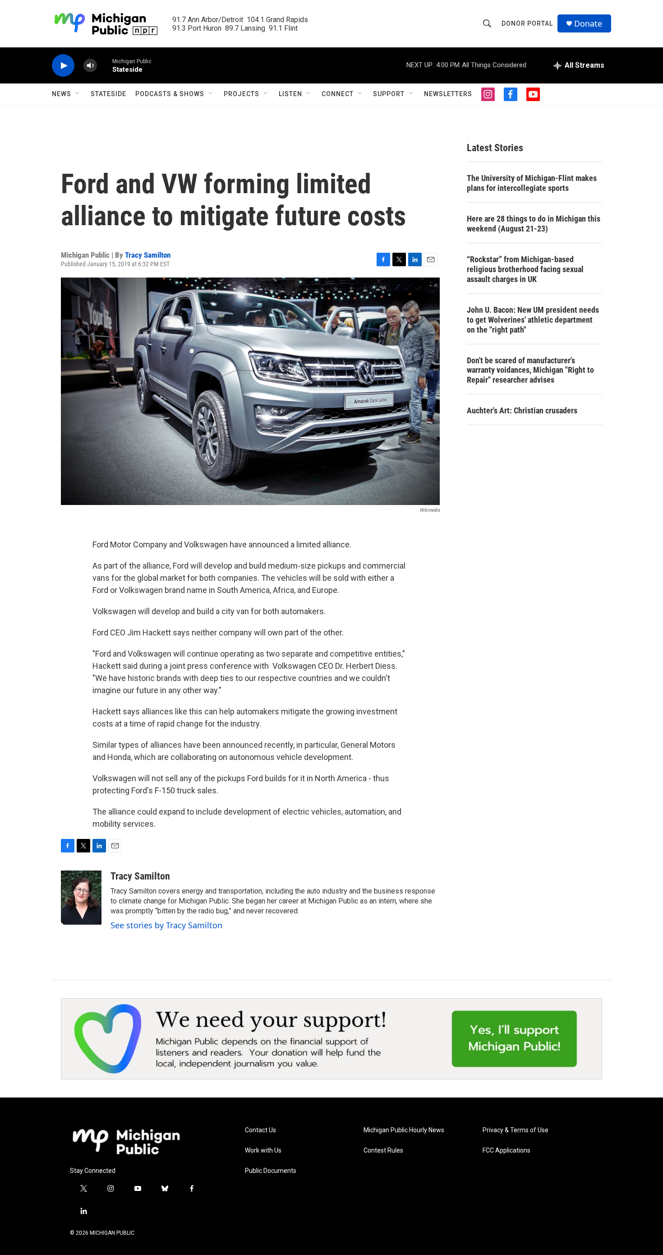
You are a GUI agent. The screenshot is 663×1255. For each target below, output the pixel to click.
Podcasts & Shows (169, 93)
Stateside (108, 93)
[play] (63, 65)
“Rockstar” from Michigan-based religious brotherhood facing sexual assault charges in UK (525, 269)
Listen (290, 93)
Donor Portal (527, 23)
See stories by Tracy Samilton (166, 925)
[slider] (104, 65)
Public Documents (270, 1170)
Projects (241, 93)
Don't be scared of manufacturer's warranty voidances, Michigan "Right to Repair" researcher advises (530, 370)
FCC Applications (506, 1150)
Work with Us (263, 1150)
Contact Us (260, 1130)
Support (389, 93)
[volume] (90, 66)
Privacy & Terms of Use (515, 1130)
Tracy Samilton (147, 254)
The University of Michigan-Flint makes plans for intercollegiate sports (532, 183)
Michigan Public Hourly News (404, 1130)
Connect (338, 93)
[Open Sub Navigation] (78, 93)
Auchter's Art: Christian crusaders (522, 410)
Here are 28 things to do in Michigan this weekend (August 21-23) (533, 223)
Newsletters (448, 93)
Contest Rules (383, 1150)
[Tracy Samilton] (81, 898)
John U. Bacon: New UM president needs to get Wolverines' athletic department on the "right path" (533, 319)
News (61, 93)
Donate (588, 23)
